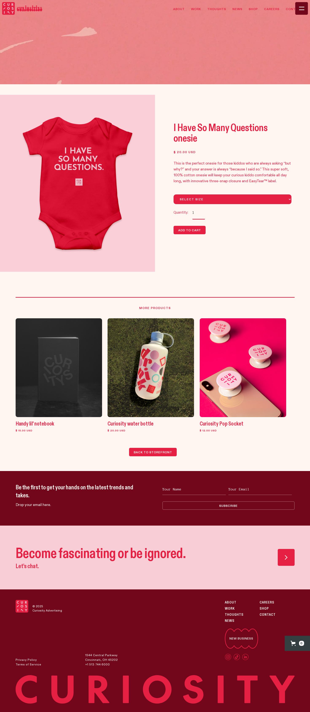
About (230, 602)
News (230, 621)
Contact (268, 615)
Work (230, 608)
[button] (297, 643)
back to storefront (153, 452)
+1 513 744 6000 (97, 664)
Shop (264, 608)
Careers (267, 602)
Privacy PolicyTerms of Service (28, 662)
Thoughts (234, 615)
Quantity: (181, 212)
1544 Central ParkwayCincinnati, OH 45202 (101, 657)
